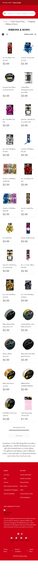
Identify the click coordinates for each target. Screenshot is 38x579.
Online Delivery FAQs (26, 494)
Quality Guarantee (25, 478)
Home (5, 21)
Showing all (19, 436)
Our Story (6, 475)
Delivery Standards (9, 494)
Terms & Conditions (18, 550)
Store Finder (17, 2)
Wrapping (31, 21)
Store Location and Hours (11, 486)
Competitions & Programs (11, 490)
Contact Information (25, 475)
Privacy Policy (6, 550)
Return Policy (23, 486)
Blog (5, 478)
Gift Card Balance (25, 497)
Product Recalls (24, 482)
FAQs (21, 490)
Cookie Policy (31, 550)
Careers (6, 482)
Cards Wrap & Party (17, 21)
